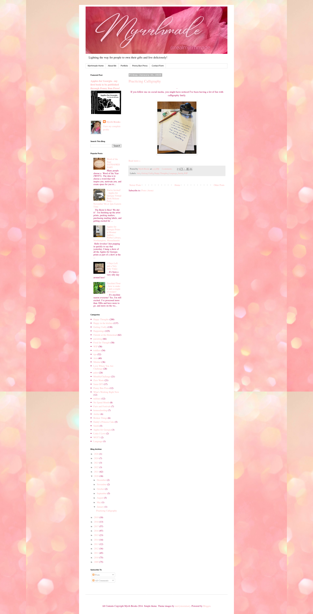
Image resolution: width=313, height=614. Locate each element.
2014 (96, 539)
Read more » (134, 160)
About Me (112, 66)
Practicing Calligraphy (145, 81)
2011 (96, 552)
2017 (96, 526)
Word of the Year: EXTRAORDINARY (113, 163)
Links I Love (99, 433)
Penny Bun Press (140, 66)
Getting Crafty (147, 173)
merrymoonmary (182, 605)
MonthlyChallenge (101, 376)
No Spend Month (101, 402)
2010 (96, 557)
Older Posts (219, 185)
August (100, 497)
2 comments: (167, 168)
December (102, 479)
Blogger (206, 605)
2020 (96, 476)
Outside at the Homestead (105, 334)
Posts (97, 574)
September (102, 493)
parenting (97, 338)
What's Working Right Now (106, 392)
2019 (96, 517)
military (97, 398)
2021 (96, 471)
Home (177, 185)
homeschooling (100, 410)
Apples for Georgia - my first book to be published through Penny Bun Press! (105, 84)
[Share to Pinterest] (191, 169)
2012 (96, 548)
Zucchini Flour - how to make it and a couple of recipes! (114, 287)
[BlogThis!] (181, 169)
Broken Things (100, 417)
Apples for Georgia (102, 429)
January (100, 506)
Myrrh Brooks (113, 122)
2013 (96, 544)
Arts (138, 173)
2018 (96, 521)
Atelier (96, 414)
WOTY (96, 437)
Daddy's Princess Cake (103, 421)
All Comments (101, 580)
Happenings (98, 330)
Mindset (97, 361)
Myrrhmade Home (96, 66)
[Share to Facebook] (187, 169)
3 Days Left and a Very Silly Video (112, 266)
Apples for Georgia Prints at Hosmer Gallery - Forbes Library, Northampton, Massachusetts (107, 233)
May (99, 502)
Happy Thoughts (161, 173)
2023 (96, 462)
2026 (96, 453)
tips (95, 354)
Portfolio (124, 66)
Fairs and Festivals (102, 406)
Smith (180, 173)
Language (173, 173)
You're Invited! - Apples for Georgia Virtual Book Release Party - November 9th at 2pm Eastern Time (107, 198)
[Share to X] (184, 169)
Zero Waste (98, 380)
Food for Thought (101, 342)
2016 (96, 530)
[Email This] (178, 169)
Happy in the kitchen (103, 323)
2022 (96, 467)
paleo (95, 372)
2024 (96, 458)
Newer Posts (135, 185)
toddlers (97, 350)
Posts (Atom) (147, 190)
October (101, 488)
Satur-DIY (98, 384)
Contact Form (158, 66)
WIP (186, 173)
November (102, 484)
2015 (96, 535)
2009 (96, 561)
